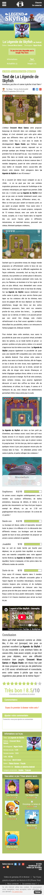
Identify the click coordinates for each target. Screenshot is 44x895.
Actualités (12, 63)
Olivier (11, 89)
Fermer (37, 892)
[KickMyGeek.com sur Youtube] (4, 867)
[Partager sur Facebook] (33, 89)
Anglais (21, 770)
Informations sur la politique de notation (22, 694)
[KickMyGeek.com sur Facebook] (19, 864)
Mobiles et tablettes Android (25, 767)
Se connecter (37, 5)
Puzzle (23, 763)
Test (32, 59)
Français (28, 770)
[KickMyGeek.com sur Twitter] (15, 864)
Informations (12, 59)
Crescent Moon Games (18, 71)
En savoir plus (17, 892)
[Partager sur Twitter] (37, 89)
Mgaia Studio (31, 71)
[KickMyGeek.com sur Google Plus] (23, 864)
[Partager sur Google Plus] (40, 89)
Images (32, 63)
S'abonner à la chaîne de (24, 629)
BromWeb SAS (38, 868)
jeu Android (6, 71)
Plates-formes (14, 763)
